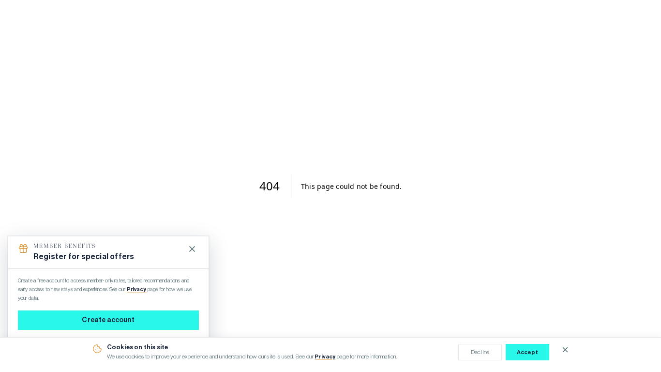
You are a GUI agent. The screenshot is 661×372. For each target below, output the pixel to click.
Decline (480, 352)
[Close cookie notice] (565, 349)
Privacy (325, 356)
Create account (108, 320)
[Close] (192, 249)
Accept (528, 352)
